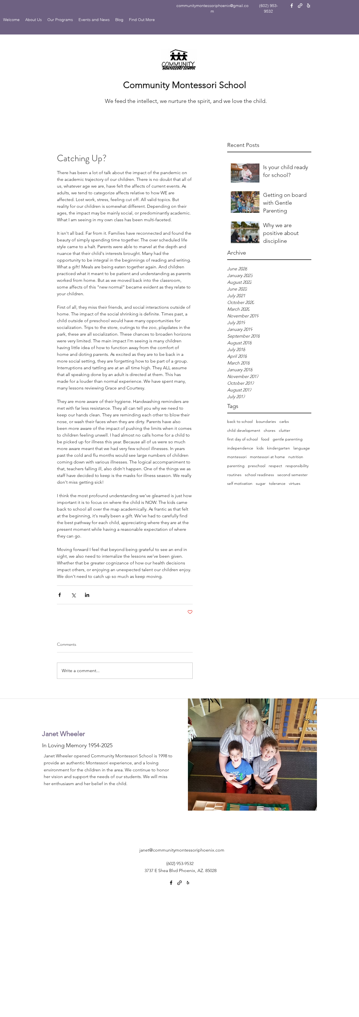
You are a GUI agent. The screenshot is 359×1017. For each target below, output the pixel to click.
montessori (237, 456)
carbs (284, 421)
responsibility (297, 465)
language (301, 448)
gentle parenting (288, 439)
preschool (256, 465)
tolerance (277, 483)
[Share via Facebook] (59, 595)
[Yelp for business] (308, 5)
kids (260, 448)
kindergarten (278, 448)
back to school (240, 421)
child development (243, 430)
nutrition (295, 456)
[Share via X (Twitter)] (73, 595)
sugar (261, 483)
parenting (236, 465)
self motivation (239, 483)
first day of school (242, 439)
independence (240, 448)
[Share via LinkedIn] (87, 595)
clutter (284, 430)
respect (275, 465)
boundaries (266, 421)
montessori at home (267, 456)
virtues (294, 483)
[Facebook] (291, 5)
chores (269, 430)
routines (234, 474)
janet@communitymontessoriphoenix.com (181, 850)
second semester (292, 474)
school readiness (259, 474)
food (265, 439)
